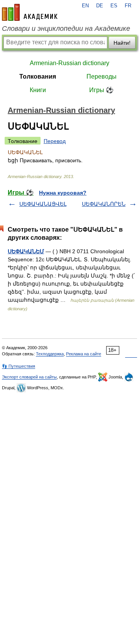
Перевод (55, 141)
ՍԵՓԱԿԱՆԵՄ (26, 251)
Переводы (101, 76)
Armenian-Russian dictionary (69, 63)
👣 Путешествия (18, 366)
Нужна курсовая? (62, 193)
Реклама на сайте (83, 354)
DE (99, 5)
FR (128, 5)
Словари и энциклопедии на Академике (66, 28)
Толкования (37, 76)
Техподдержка (50, 354)
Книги (38, 90)
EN (85, 5)
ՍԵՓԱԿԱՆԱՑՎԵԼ (42, 204)
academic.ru (30, 12)
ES (113, 5)
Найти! (122, 43)
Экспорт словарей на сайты (29, 377)
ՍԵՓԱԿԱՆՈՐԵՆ (103, 204)
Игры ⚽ (101, 90)
